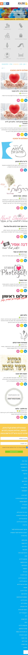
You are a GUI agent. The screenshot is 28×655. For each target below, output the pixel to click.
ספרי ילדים (24, 641)
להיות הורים (24, 495)
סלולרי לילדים (23, 591)
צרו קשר (25, 473)
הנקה (26, 622)
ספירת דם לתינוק (23, 628)
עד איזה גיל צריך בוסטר (21, 632)
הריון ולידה (24, 504)
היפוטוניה (25, 568)
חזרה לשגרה (24, 638)
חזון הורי (25, 587)
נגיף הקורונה (24, 644)
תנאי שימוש (24, 470)
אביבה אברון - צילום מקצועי (19, 91)
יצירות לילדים (24, 600)
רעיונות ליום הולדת (22, 609)
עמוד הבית (24, 461)
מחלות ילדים (24, 603)
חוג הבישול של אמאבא (21, 515)
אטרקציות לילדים (23, 625)
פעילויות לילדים (23, 581)
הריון (26, 616)
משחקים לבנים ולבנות (22, 597)
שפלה (11, 64)
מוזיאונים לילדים (23, 559)
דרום (3, 68)
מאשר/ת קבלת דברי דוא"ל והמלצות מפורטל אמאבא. (13, 447)
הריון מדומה (24, 565)
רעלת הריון (24, 546)
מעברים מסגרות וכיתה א (21, 498)
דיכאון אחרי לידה (23, 613)
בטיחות (25, 484)
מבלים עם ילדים (23, 518)
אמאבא (25, 647)
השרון (21, 64)
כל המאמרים (24, 467)
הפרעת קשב (24, 594)
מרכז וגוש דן (16, 64)
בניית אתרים (24, 535)
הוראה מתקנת (23, 562)
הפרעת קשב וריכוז (22, 553)
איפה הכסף (24, 481)
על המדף (25, 525)
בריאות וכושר (24, 508)
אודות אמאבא (24, 464)
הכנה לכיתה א (23, 575)
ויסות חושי (25, 549)
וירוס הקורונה (24, 619)
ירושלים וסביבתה (5, 64)
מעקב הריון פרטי (23, 635)
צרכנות (25, 478)
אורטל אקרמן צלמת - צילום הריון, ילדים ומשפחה (16, 122)
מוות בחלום (24, 540)
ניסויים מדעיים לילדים (22, 522)
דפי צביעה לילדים (23, 578)
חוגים (26, 556)
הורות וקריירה (24, 487)
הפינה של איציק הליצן (22, 512)
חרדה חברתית (23, 606)
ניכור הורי (25, 572)
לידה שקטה (24, 543)
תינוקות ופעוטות (23, 501)
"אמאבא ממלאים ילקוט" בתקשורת (18, 532)
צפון (24, 64)
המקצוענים (24, 491)
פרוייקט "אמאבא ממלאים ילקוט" (19, 529)
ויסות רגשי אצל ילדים (22, 584)
